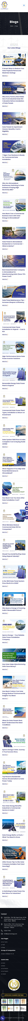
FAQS (3, 944)
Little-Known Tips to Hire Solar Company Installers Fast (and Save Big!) (13, 864)
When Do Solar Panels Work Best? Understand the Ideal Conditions (12, 722)
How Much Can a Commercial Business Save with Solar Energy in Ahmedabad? (13, 216)
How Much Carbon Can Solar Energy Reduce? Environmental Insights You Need (13, 693)
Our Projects (5, 971)
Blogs (3, 947)
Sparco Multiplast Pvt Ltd (8, 953)
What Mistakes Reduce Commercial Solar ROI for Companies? (11, 527)
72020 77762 (7, 930)
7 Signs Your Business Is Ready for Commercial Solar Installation (13, 157)
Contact (4, 974)
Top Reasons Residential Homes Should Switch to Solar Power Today (13, 779)
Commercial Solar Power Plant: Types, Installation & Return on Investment (13, 412)
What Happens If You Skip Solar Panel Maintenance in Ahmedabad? (13, 471)
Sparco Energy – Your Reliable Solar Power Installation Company (13, 637)
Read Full (4, 75)
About (3, 965)
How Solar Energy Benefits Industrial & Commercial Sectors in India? (11, 808)
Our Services (5, 968)
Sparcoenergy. (21, 1017)
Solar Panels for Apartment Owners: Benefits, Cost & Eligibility (12, 129)
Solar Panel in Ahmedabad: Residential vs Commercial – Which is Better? (12, 244)
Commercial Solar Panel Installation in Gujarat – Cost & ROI (13, 329)
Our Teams (4, 942)
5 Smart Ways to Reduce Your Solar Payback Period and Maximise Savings (13, 70)
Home (11, 26)
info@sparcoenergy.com (10, 934)
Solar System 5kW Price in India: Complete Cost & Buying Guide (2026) (13, 442)
